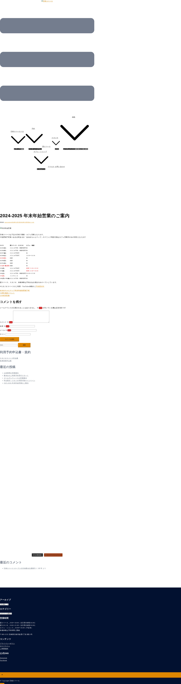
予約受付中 (40, 286)
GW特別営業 (4, 295)
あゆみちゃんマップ (7, 290)
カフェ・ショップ (40, 151)
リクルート (41, 169)
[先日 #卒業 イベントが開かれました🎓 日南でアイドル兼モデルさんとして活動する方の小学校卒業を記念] (47, 512)
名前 (2, 326)
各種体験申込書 (6, 361)
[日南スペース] (47, 1)
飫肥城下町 (25, 290)
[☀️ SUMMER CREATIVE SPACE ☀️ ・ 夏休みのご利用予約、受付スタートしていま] (47, 413)
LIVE (57, 149)
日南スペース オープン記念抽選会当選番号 (20, 568)
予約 (33, 128)
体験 (73, 117)
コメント (4, 322)
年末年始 (18, 290)
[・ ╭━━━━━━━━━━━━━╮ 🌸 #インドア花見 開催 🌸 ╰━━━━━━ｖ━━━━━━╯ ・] (78, 522)
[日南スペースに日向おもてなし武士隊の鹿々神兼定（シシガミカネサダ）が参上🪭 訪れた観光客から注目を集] (47, 458)
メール (3, 330)
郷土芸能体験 (83, 149)
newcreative (8, 222)
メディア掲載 (19, 149)
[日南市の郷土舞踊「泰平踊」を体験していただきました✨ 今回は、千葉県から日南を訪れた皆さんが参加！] (15, 407)
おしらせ (31, 222)
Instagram (3, 658)
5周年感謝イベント (8, 293)
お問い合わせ (60, 166)
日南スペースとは (17, 131)
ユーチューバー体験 (70, 149)
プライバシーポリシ (7, 643)
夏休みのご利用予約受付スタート (16, 375)
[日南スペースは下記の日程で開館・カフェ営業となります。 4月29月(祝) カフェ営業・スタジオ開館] (78, 467)
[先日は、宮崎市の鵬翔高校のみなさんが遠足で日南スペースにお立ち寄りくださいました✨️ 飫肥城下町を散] (15, 513)
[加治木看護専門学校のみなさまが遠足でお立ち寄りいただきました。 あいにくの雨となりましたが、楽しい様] (15, 456)
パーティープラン (35, 149)
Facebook (3, 660)
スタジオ (55, 138)
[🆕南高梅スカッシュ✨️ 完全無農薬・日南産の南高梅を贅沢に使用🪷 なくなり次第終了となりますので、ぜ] (78, 401)
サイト (2, 334)
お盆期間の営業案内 (11, 373)
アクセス (51, 166)
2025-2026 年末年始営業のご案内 (16, 383)
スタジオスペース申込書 (9, 358)
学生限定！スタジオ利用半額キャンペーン (19, 380)
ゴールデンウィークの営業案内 (15, 378)
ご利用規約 (4, 648)
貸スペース (46, 146)
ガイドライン (5, 646)
